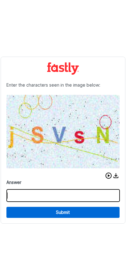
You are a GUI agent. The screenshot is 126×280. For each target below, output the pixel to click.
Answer (13, 182)
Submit (63, 212)
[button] (108, 175)
